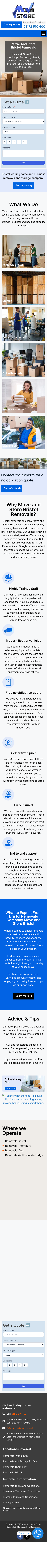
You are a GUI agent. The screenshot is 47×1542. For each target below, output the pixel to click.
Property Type (8, 127)
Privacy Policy (11, 1502)
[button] (43, 33)
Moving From (8, 107)
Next (23, 163)
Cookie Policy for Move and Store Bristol (22, 1509)
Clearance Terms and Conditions (21, 1491)
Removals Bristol (12, 1472)
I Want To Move (9, 117)
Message (6, 148)
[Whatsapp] (38, 1533)
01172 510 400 (34, 26)
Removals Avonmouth (15, 1455)
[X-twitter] (27, 1537)
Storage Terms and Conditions (20, 1497)
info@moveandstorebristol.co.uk (19, 1428)
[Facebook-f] (20, 1537)
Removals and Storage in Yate (20, 1461)
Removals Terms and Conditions (21, 1485)
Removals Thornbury (15, 1466)
